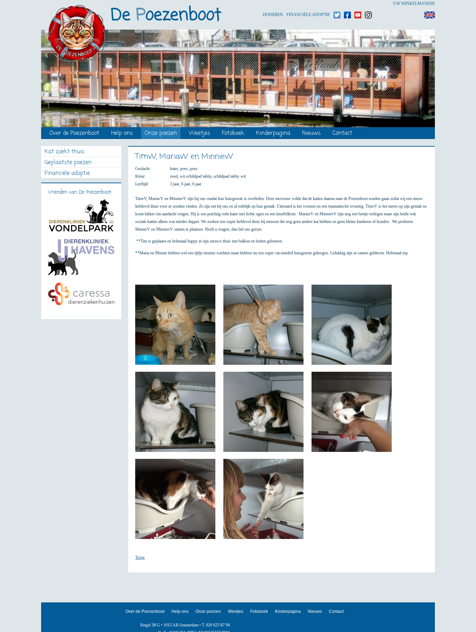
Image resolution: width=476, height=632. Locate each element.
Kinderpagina (273, 134)
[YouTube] (357, 3)
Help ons (122, 134)
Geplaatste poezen (68, 163)
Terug (140, 557)
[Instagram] (368, 3)
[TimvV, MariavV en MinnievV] (178, 327)
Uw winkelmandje (414, 3)
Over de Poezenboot (74, 134)
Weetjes (199, 134)
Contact (342, 134)
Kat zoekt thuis (64, 152)
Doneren (273, 3)
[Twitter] (336, 3)
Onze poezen (161, 134)
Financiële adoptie (308, 3)
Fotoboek (233, 134)
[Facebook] (347, 3)
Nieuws (311, 134)
